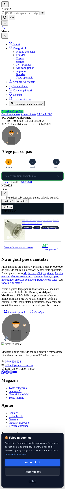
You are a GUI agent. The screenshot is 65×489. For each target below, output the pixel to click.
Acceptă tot (32, 462)
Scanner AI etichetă (24, 81)
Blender (20, 74)
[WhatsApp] (3, 372)
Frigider (20, 54)
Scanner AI (15, 391)
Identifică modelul (19, 394)
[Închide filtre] (4, 193)
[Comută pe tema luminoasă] (12, 17)
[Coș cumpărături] (4, 23)
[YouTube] (15, 372)
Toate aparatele (24, 77)
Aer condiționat (25, 67)
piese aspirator (42, 276)
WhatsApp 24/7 (14, 111)
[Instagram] (11, 372)
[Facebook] (7, 372)
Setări (32, 481)
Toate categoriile (18, 387)
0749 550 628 (13, 361)
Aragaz (20, 61)
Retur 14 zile (16, 416)
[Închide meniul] (4, 36)
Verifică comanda (19, 425)
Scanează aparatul (16, 312)
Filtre (9, 207)
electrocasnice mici (21, 276)
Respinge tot (33, 471)
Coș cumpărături (22, 90)
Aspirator (21, 71)
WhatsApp (38, 312)
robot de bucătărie (11, 282)
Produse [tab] (8, 201)
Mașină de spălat (25, 51)
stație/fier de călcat (47, 279)
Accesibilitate (28, 114)
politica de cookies (15, 454)
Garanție (13, 419)
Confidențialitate (10, 114)
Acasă (16, 44)
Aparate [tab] (22, 201)
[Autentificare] (3, 28)
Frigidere (48, 273)
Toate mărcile (16, 397)
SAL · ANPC (44, 114)
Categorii (18, 48)
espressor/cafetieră (25, 279)
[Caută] (42, 13)
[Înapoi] (5, 4)
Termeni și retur (22, 99)
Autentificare (20, 86)
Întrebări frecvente (19, 422)
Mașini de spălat (32, 273)
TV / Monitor (23, 64)
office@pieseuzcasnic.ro (19, 365)
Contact (17, 94)
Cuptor (20, 58)
